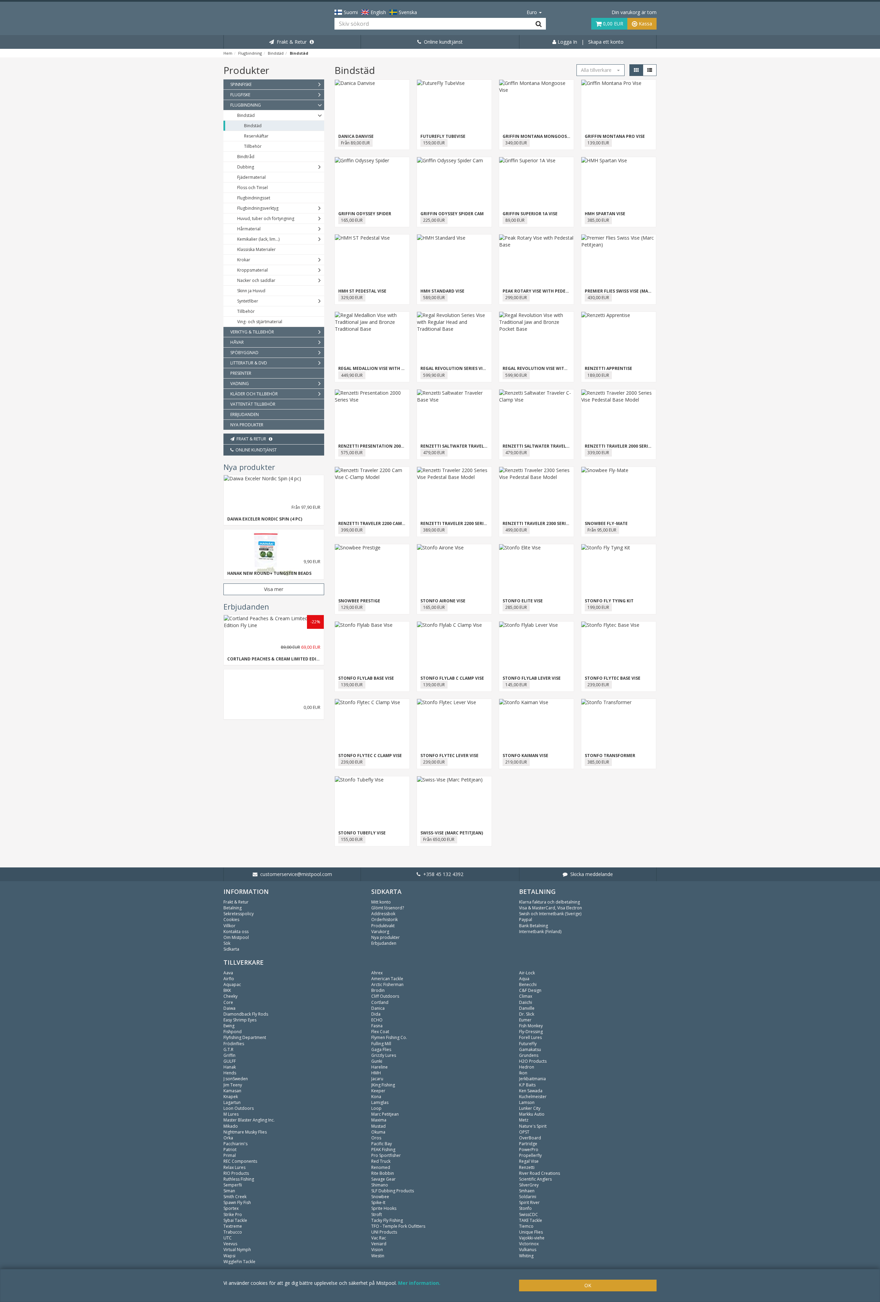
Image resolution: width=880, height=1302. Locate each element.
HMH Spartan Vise (605, 214)
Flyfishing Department (244, 1037)
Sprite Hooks (383, 1208)
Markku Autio (531, 1114)
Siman (229, 1191)
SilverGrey (529, 1185)
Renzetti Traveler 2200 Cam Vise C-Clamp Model (393, 523)
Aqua (524, 979)
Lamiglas (379, 1102)
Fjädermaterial (251, 177)
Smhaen (527, 1191)
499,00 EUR (516, 530)
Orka (228, 1138)
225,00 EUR (434, 220)
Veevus (230, 1244)
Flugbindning (250, 53)
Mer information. (419, 1283)
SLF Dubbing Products (392, 1191)
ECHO (377, 1020)
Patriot (229, 1149)
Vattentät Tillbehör (252, 404)
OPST (524, 1132)
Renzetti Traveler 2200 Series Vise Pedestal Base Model (484, 523)
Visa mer (273, 589)
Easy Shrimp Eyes (239, 1020)
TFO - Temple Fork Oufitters (398, 1226)
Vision (377, 1249)
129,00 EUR (352, 607)
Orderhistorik (384, 919)
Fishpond (232, 1032)
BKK (227, 990)
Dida (376, 1014)
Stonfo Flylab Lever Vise (532, 678)
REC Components (240, 1161)
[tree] (273, 254)
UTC (227, 1238)
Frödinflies (233, 1044)
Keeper (378, 1091)
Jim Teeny (232, 1085)
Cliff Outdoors (385, 996)
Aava (228, 973)
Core (228, 1002)
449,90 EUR (352, 375)
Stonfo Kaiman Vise (525, 755)
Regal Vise (529, 1161)
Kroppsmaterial (252, 270)
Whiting (526, 1256)
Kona (376, 1096)
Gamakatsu (530, 1049)
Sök (226, 943)
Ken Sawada (530, 1091)
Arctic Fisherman (387, 984)
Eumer (525, 1020)
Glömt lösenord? (387, 908)
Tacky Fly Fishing (387, 1220)
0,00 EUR (612, 23)
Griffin (229, 1055)
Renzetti (527, 1167)
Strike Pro (232, 1214)
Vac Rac (378, 1238)
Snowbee (380, 1197)
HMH (376, 1073)
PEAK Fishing (383, 1149)
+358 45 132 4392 (441, 874)
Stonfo (525, 1208)
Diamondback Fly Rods (245, 1014)
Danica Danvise (356, 136)
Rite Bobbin (382, 1173)
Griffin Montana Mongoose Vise (541, 136)
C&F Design (530, 990)
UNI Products (384, 1232)
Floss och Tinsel (252, 187)
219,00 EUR (516, 762)
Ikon (523, 1073)
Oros (376, 1138)
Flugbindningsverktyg (257, 208)
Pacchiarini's (235, 1144)
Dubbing (245, 167)
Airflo (228, 979)
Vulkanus (527, 1249)
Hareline (379, 1067)
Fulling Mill (381, 1044)
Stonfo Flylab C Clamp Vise (452, 678)
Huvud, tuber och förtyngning (265, 218)
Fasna (377, 1026)
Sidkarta (231, 949)
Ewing (228, 1026)
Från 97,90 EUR (306, 507)
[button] (600, 70)
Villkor (229, 926)
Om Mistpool (236, 937)
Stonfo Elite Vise (523, 601)
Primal (229, 1155)
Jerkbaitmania (532, 1079)
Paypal (525, 919)
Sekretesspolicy (238, 914)
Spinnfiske (241, 84)
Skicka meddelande (590, 874)
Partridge (528, 1144)
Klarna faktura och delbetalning (549, 902)
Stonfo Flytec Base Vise (612, 678)
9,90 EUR (312, 562)
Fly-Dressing (531, 1032)
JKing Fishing (383, 1085)
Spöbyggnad (244, 352)
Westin (377, 1256)
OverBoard (530, 1138)
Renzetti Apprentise (608, 368)
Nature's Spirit (533, 1126)
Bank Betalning (533, 926)
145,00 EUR (516, 685)
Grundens (528, 1055)
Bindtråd (245, 157)
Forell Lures (530, 1037)
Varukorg (380, 931)
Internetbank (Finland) (540, 931)
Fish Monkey (531, 1026)
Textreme (232, 1226)
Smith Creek (234, 1197)
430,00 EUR (598, 297)
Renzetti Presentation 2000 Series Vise (383, 446)
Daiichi (525, 1002)
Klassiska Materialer (256, 249)
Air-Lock (527, 973)
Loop (376, 1108)
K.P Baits (527, 1085)
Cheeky (230, 996)
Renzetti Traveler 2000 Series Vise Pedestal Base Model (648, 446)
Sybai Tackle (235, 1220)
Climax (525, 996)
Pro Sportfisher (386, 1155)
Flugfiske (240, 95)
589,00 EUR (434, 297)
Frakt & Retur (290, 42)
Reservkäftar (256, 136)
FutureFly (528, 1044)
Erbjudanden (244, 414)
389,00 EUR (434, 530)
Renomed (380, 1167)
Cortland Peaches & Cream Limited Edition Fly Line (286, 659)
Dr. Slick (526, 1014)
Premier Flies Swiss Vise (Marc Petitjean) (631, 291)
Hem (227, 53)
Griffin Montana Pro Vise (615, 136)
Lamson (527, 1102)
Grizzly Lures (383, 1055)
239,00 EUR (598, 685)
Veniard (378, 1244)
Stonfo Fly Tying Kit (609, 601)
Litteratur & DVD (248, 363)
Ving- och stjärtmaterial (259, 322)
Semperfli (232, 1185)
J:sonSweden (235, 1079)
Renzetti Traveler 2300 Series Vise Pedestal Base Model (566, 523)
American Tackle (387, 979)
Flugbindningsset (253, 198)
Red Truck (380, 1161)
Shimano (379, 1185)
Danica (378, 1008)
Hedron (526, 1067)
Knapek (230, 1096)
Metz (523, 1120)
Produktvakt (383, 926)
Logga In (566, 42)
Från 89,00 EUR (355, 143)
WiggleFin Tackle (239, 1262)
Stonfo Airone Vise (442, 601)
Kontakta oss (236, 931)
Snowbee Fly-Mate (606, 523)
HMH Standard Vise (442, 291)
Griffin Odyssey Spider (364, 214)
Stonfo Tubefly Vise (362, 833)
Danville (527, 1008)
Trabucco (232, 1232)
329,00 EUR (352, 297)
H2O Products (533, 1061)
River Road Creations (539, 1173)
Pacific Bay (381, 1144)
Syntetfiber (247, 301)
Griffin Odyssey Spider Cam (452, 214)
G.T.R (228, 1049)
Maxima (378, 1120)
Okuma (378, 1132)
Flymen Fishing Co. (389, 1037)
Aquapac (232, 984)
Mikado (230, 1126)
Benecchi (528, 984)
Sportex (231, 1208)
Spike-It (378, 1202)
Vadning (239, 383)
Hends (229, 1073)
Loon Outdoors (238, 1108)
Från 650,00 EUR (438, 839)
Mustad (378, 1126)
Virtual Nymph (237, 1249)
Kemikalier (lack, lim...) (258, 239)
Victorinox (529, 1244)
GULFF (229, 1061)
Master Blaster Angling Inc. (249, 1120)
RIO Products (236, 1173)
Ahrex (377, 973)
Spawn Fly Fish (237, 1202)
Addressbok (383, 914)
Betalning (232, 908)
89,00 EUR (515, 220)
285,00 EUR (516, 607)
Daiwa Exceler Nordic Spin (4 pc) (264, 519)
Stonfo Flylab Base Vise (366, 678)
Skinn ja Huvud (251, 291)
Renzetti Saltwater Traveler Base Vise (465, 446)
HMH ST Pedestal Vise (362, 291)
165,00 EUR (352, 220)
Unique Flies (531, 1232)
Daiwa (229, 1008)
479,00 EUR (434, 453)
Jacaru (377, 1079)
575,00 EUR (352, 453)
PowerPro (528, 1149)
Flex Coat (380, 1032)
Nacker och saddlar (256, 280)
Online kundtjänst (442, 42)
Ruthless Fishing (238, 1179)
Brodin (378, 990)
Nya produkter (246, 425)
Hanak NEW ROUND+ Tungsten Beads (269, 573)
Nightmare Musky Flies (245, 1132)
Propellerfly (530, 1155)
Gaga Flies (381, 1049)
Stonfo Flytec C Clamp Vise (370, 755)
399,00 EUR (352, 530)
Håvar (237, 342)
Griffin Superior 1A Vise (530, 214)
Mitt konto (381, 902)
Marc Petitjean (385, 1114)
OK (587, 1285)
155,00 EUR (352, 839)
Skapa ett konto (606, 42)
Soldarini (527, 1197)
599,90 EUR (434, 375)
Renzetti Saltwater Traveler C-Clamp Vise (552, 446)
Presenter (240, 373)
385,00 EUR (598, 220)
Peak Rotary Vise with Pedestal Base (545, 291)
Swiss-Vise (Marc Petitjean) (451, 833)
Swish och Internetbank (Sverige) (550, 914)
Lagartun (232, 1102)
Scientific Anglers (535, 1179)
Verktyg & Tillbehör (252, 332)
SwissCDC (528, 1214)
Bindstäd (276, 53)
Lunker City (529, 1108)
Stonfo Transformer (610, 755)
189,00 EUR (598, 375)
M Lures (231, 1114)
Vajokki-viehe (531, 1238)
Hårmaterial (249, 229)
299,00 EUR (516, 297)
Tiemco (526, 1226)
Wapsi (229, 1256)
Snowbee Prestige (359, 601)
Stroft (376, 1214)
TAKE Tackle (530, 1220)
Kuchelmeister (533, 1096)
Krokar (243, 260)
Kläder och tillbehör (254, 394)
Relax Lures (234, 1167)
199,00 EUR (598, 607)
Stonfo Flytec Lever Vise (449, 755)
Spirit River (529, 1202)
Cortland (379, 1002)
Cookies (231, 919)
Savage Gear (383, 1179)
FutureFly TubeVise (442, 136)
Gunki (376, 1061)
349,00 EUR (516, 143)
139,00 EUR (598, 143)
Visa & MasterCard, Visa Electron (550, 908)
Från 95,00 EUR (601, 530)
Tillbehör (253, 146)
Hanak (229, 1067)
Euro (532, 12)
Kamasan (232, 1091)
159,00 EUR (434, 143)
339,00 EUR (598, 453)
